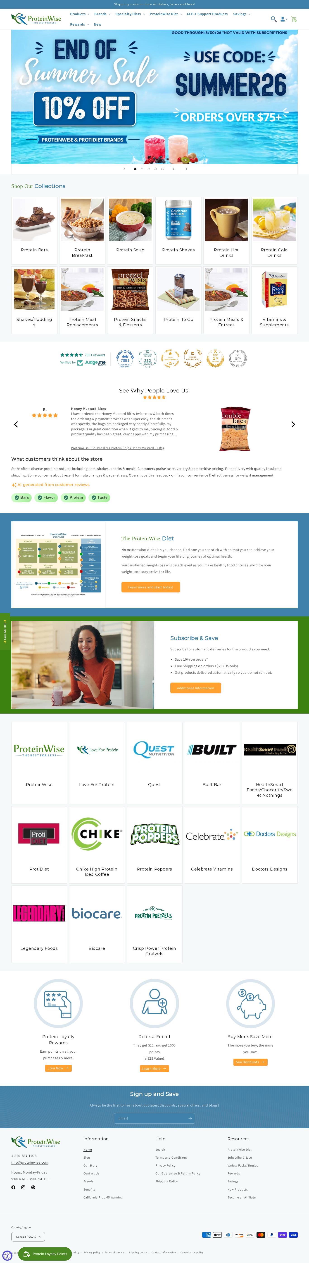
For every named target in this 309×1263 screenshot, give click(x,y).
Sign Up (195, 663)
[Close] (231, 587)
